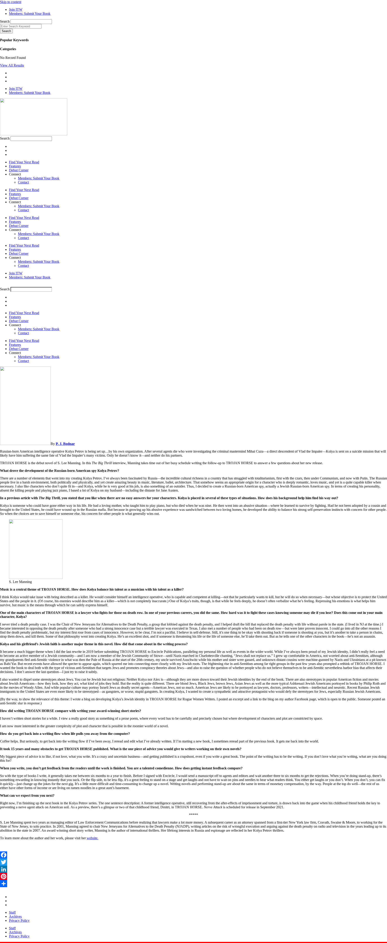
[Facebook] (193, 855)
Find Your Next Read (24, 162)
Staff (12, 912)
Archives (15, 916)
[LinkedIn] (193, 869)
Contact (23, 182)
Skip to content (10, 2)
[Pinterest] (193, 876)
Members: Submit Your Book (38, 178)
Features (15, 166)
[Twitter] (193, 862)
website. (92, 838)
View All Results (12, 65)
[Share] (193, 883)
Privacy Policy (19, 920)
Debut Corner (18, 170)
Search (5, 21)
